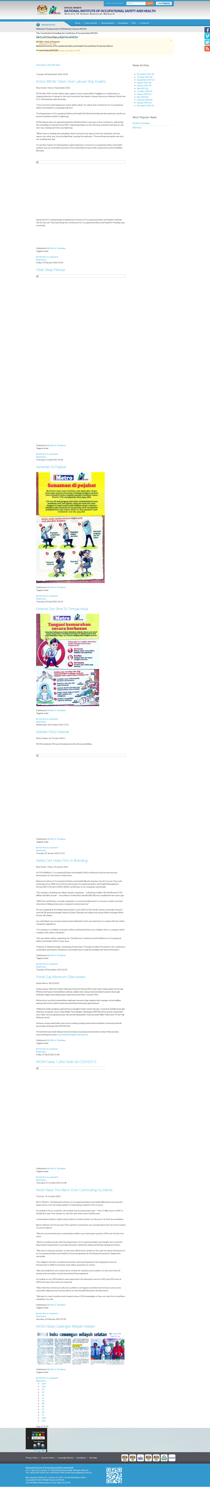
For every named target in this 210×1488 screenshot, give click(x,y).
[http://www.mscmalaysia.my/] (140, 1457)
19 (43, 1409)
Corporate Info (90, 23)
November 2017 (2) (145, 74)
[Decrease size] (43, 1447)
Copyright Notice (65, 1458)
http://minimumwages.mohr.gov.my (72, 1034)
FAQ (134, 23)
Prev (44, 1386)
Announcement (107, 23)
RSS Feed (137, 127)
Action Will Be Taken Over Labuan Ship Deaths (71, 81)
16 (43, 1400)
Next (44, 1418)
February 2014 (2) (144, 100)
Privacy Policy (32, 1458)
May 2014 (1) (142, 97)
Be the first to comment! (47, 257)
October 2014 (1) (144, 91)
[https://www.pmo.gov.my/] (132, 1457)
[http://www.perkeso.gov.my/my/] (164, 1457)
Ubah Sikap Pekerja (50, 269)
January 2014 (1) (144, 102)
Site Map (93, 1458)
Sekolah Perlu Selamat (52, 731)
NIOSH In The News (69, 36)
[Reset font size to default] (39, 1447)
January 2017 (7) (144, 85)
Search (149, 3)
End (43, 1420)
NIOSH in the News (141, 123)
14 (43, 1395)
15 (43, 1398)
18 (43, 1406)
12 (43, 1389)
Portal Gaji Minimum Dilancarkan (60, 976)
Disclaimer (81, 1458)
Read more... (41, 259)
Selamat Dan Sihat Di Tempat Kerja (62, 608)
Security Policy (47, 1458)
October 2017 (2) (144, 77)
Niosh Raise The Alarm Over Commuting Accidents (74, 1189)
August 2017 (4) (144, 82)
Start (44, 1383)
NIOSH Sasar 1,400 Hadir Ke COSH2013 (66, 1061)
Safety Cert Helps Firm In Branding (62, 860)
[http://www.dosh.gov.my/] (156, 1457)
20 (43, 1412)
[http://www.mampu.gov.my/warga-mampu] (172, 1457)
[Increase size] (35, 1447)
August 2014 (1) (144, 94)
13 (43, 1392)
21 (43, 1415)
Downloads (123, 23)
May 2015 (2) (142, 88)
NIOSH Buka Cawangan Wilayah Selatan (65, 1326)
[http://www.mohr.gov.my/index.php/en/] (148, 1457)
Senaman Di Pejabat (51, 466)
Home (77, 23)
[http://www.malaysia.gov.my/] (124, 1457)
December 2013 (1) (145, 105)
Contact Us (144, 23)
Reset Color (38, 1438)
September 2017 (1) (146, 80)
